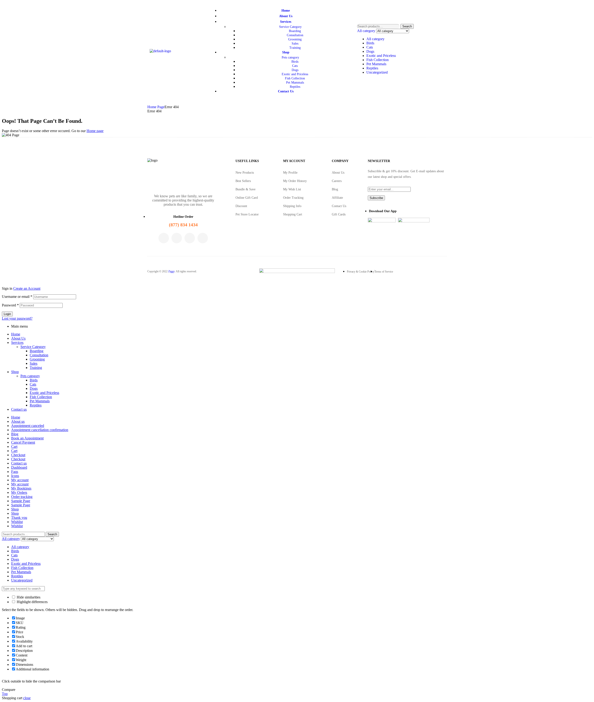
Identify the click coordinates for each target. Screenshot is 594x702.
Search (407, 26)
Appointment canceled (27, 426)
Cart (14, 446)
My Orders (19, 492)
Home (15, 334)
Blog (335, 189)
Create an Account (26, 288)
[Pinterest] (202, 238)
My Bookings (21, 488)
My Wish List (292, 189)
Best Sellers (243, 181)
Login (7, 314)
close (27, 698)
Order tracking (21, 497)
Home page (95, 131)
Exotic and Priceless (381, 56)
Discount (241, 206)
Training (36, 368)
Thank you (19, 518)
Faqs (14, 472)
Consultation (39, 355)
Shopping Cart (292, 214)
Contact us (19, 409)
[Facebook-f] (163, 238)
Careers (337, 181)
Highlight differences (32, 602)
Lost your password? (17, 318)
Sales (33, 363)
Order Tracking (293, 197)
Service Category (33, 347)
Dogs (370, 51)
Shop (15, 372)
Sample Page (20, 501)
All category (375, 39)
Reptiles (372, 68)
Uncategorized (377, 72)
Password (10, 305)
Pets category (30, 376)
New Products (245, 172)
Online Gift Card (247, 197)
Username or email (17, 297)
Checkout (18, 455)
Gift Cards (338, 214)
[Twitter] (176, 238)
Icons (15, 476)
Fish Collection (377, 60)
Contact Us (339, 206)
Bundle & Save (245, 189)
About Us (338, 172)
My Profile (290, 172)
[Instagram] (189, 238)
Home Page (156, 107)
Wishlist (17, 522)
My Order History (295, 181)
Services (17, 342)
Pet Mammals (376, 64)
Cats (369, 47)
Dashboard (19, 467)
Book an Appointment (27, 438)
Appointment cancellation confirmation (39, 430)
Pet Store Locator (247, 214)
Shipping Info (292, 206)
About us (18, 421)
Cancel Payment (23, 442)
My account (20, 480)
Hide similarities (28, 597)
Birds (370, 43)
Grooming (37, 359)
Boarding (36, 351)
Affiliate (337, 197)
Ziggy (171, 271)
